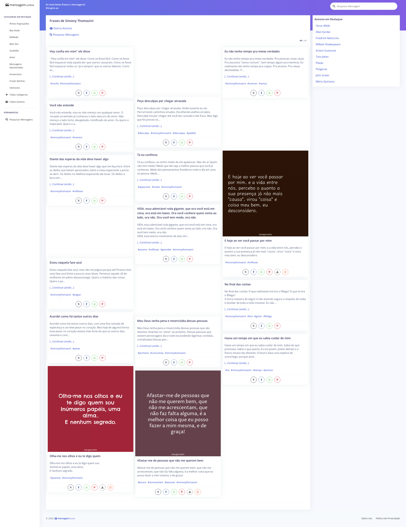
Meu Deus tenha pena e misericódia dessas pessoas (172, 321)
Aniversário (16, 74)
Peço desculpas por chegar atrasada (161, 101)
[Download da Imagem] (102, 487)
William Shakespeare (328, 44)
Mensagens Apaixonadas (16, 66)
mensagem (21, 5)
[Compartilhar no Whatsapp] (95, 93)
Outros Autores (62, 28)
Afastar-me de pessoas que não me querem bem (170, 460)
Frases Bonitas (17, 80)
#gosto (258, 316)
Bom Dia (14, 43)
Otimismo (15, 87)
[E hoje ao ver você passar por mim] (265, 193)
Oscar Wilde (323, 25)
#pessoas (170, 482)
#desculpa (143, 133)
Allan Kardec (323, 32)
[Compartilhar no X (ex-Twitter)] (79, 93)
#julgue (76, 294)
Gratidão (14, 50)
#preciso (268, 370)
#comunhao (157, 352)
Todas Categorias (19, 94)
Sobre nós (366, 518)
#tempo (257, 370)
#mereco (77, 137)
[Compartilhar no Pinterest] (102, 93)
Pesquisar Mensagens (21, 119)
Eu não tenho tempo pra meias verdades (252, 51)
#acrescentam (155, 482)
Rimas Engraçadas (19, 23)
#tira (250, 316)
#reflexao (77, 191)
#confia (54, 83)
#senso (263, 83)
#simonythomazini (70, 83)
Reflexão (14, 37)
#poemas (55, 477)
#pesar (76, 348)
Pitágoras (321, 69)
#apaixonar (144, 186)
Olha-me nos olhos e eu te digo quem (75, 456)
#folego (267, 316)
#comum (252, 83)
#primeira (143, 352)
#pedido (191, 133)
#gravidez (165, 249)
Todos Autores (17, 101)
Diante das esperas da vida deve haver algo (79, 159)
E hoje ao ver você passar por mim (248, 240)
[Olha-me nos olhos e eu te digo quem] (90, 408)
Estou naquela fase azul (66, 262)
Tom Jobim (322, 56)
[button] (110, 487)
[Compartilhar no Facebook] (87, 93)
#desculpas (179, 133)
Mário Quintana (325, 81)
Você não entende (62, 105)
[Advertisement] (90, 233)
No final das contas (238, 284)
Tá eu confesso (147, 155)
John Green (322, 75)
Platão (319, 63)
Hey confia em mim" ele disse (70, 51)
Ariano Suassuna (326, 50)
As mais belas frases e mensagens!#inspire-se (65, 6)
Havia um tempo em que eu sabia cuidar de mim (258, 338)
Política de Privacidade (388, 518)
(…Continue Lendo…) (62, 76)
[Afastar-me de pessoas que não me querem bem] (178, 413)
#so (227, 370)
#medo (156, 186)
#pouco (142, 482)
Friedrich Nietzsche (327, 38)
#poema (142, 249)
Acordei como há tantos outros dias (74, 316)
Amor (12, 57)
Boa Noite (15, 30)
